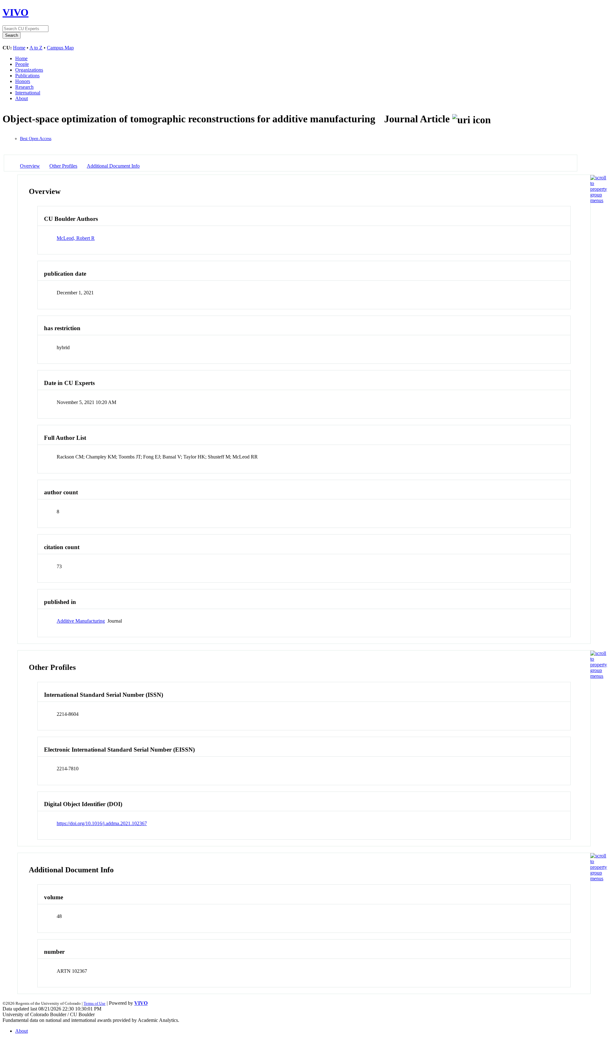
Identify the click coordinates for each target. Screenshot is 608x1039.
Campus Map (60, 47)
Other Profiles (63, 166)
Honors (22, 81)
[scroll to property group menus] (598, 200)
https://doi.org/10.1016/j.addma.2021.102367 (102, 823)
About (21, 98)
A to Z (35, 47)
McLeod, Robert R (76, 238)
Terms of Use (94, 1003)
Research (24, 87)
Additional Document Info (113, 166)
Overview (30, 166)
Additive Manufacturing (81, 621)
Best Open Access (35, 138)
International (27, 92)
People (22, 64)
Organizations (29, 70)
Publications (27, 75)
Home (19, 47)
